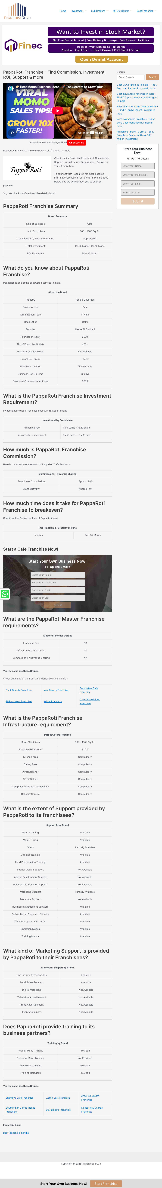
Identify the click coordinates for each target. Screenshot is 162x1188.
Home (62, 10)
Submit (57, 605)
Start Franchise (106, 1184)
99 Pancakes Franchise (19, 701)
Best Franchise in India (16, 1132)
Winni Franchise (53, 701)
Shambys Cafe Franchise (20, 1097)
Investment (77, 10)
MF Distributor (121, 10)
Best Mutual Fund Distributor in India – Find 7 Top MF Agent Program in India (137, 110)
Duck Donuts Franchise (19, 690)
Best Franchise (145, 10)
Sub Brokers (98, 10)
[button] (84, 11)
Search (121, 71)
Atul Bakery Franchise (56, 690)
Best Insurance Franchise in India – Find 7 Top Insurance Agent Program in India (137, 97)
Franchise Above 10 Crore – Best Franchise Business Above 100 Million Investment (135, 135)
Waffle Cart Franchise (58, 1097)
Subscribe (78, 142)
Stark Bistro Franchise (58, 1109)
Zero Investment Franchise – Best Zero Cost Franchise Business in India (136, 122)
